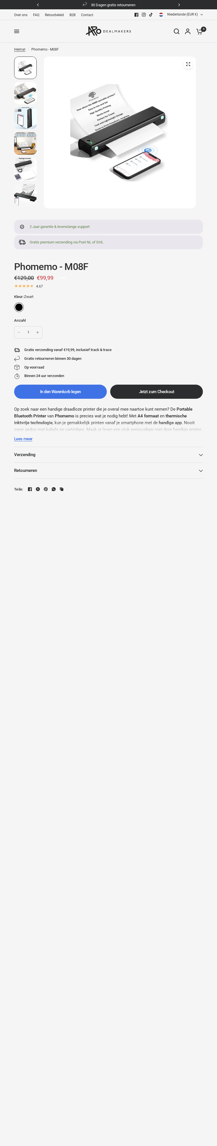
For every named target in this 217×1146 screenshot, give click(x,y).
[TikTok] (151, 14)
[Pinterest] (45, 489)
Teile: (18, 489)
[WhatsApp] (53, 489)
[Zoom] (188, 64)
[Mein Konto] (187, 31)
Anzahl (20, 320)
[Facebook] (136, 14)
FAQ (36, 15)
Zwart (18, 307)
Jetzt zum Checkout (156, 391)
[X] (37, 489)
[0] (198, 31)
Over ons (20, 15)
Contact (87, 15)
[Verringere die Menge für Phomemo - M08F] (18, 332)
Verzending (25, 454)
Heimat (19, 49)
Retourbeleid (54, 15)
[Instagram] (143, 14)
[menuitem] (22, 15)
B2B (72, 15)
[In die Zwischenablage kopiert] (61, 489)
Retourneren (25, 470)
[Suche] (176, 31)
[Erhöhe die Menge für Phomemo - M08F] (37, 332)
